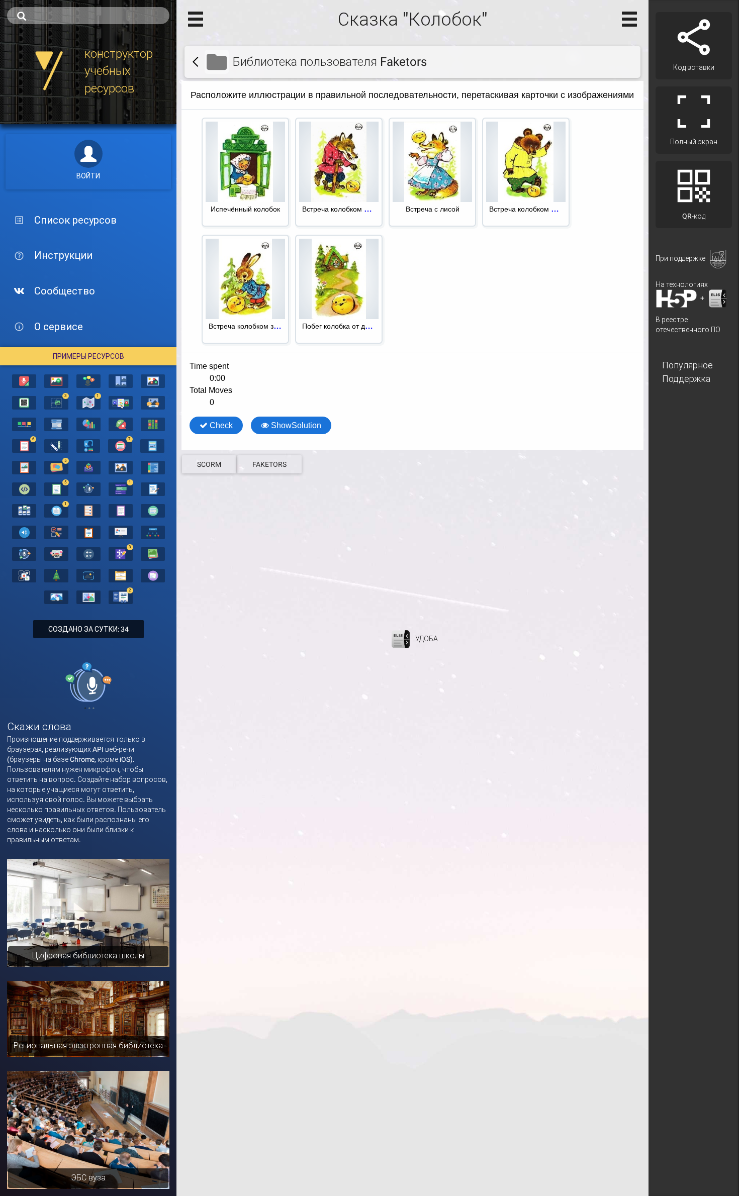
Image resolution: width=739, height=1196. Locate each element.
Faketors (269, 464)
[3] (56, 402)
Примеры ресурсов (88, 356)
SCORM (209, 464)
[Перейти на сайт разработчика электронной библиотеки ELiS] (401, 639)
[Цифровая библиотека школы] (88, 912)
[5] (56, 467)
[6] (24, 445)
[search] (88, 15)
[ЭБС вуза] (88, 1129)
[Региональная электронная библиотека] (88, 1018)
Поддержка (686, 378)
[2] (121, 596)
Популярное (687, 365)
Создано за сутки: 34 (88, 629)
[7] (120, 445)
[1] (88, 402)
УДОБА (426, 639)
